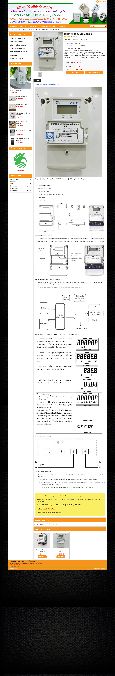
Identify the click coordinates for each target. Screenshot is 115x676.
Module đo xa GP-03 (21, 96)
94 (74, 36)
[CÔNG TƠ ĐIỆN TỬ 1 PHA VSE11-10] (61, 540)
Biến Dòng (13, 55)
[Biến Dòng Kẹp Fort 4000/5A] (12, 127)
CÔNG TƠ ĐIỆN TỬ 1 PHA (17, 41)
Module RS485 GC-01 (16, 90)
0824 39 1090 (17, 564)
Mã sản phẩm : (70, 43)
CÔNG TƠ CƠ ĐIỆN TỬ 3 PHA (18, 52)
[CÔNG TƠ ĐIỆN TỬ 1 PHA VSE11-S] (12, 118)
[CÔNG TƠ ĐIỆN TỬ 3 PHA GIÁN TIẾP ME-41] (12, 135)
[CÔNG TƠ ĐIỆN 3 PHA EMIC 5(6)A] (12, 144)
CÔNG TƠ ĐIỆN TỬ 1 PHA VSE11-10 (60, 550)
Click (74, 499)
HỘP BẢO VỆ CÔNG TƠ (16, 58)
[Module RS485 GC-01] (20, 78)
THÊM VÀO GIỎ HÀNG (94, 72)
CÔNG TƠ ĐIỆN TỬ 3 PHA (17, 38)
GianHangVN (103, 568)
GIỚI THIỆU (23, 26)
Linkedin (84, 39)
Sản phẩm (33, 26)
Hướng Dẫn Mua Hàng (48, 26)
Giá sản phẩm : (70, 62)
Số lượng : (69, 66)
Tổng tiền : (69, 69)
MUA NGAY (42, 556)
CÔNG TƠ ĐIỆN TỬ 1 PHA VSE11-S (42, 550)
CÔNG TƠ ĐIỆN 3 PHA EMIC (18, 48)
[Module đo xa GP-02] (12, 110)
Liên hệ (62, 26)
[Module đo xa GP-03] (12, 101)
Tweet (76, 39)
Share (68, 39)
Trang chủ (13, 26)
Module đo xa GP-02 (21, 104)
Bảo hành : (71, 48)
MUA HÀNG (75, 72)
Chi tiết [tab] (37, 80)
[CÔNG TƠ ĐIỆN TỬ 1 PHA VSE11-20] (48, 51)
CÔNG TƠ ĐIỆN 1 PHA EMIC (18, 45)
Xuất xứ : (71, 45)
